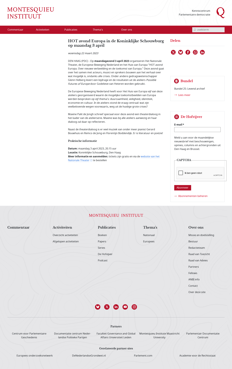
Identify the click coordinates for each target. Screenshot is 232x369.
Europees (149, 241)
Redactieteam (196, 248)
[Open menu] (57, 30)
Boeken (102, 235)
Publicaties (107, 228)
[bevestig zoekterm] (195, 30)
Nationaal (149, 235)
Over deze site (196, 292)
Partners (193, 267)
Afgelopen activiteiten (66, 241)
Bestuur (193, 241)
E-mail (178, 124)
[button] (97, 307)
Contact (193, 286)
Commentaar (18, 228)
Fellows (192, 273)
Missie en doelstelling (201, 235)
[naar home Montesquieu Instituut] (30, 13)
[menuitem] (17, 29)
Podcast (102, 260)
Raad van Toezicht (199, 254)
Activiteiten (62, 228)
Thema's (150, 228)
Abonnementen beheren (193, 196)
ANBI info (194, 279)
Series (101, 248)
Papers (102, 241)
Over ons (195, 228)
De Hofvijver (105, 254)
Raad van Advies (198, 260)
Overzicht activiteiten (65, 235)
